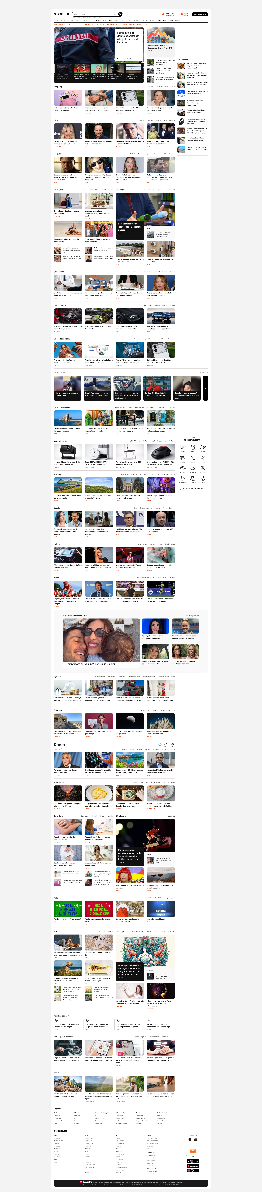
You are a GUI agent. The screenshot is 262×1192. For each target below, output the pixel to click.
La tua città (150, 1163)
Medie (165, 508)
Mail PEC (70, 24)
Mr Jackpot (150, 1146)
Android (132, 339)
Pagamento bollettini (127, 24)
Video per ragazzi (169, 898)
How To (155, 339)
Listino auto (119, 1151)
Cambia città (58, 749)
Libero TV (87, 1170)
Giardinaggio (163, 407)
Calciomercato (146, 577)
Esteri (167, 544)
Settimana (149, 931)
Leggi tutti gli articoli (192, 616)
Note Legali (93, 1184)
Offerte (151, 87)
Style (97, 190)
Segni (163, 931)
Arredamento (139, 407)
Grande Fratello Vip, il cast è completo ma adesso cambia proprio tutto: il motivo (130, 177)
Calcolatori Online (152, 1171)
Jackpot (139, 24)
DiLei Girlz (58, 190)
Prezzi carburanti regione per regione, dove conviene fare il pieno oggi (197, 75)
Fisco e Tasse (147, 272)
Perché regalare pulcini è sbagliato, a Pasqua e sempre (102, 989)
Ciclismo (56, 606)
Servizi (138, 1113)
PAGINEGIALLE (108, 1182)
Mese (156, 931)
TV (123, 21)
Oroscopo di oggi (137, 931)
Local (148, 775)
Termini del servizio (88, 17)
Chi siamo (86, 1184)
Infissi (173, 676)
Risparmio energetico (149, 676)
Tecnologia (88, 113)
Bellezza (149, 113)
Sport (63, 21)
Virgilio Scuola (120, 1143)
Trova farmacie (151, 1160)
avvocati (159, 1115)
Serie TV (172, 154)
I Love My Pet (142, 441)
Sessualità (109, 816)
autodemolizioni (99, 1118)
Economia (70, 21)
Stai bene (57, 842)
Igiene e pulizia (164, 676)
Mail (55, 24)
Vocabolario (150, 1166)
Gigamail (56, 1151)
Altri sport (172, 577)
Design (130, 407)
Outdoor (172, 407)
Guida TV (133, 154)
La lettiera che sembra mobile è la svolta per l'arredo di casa (70, 998)
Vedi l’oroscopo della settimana (192, 488)
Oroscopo (137, 21)
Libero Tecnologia (62, 339)
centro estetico (120, 1118)
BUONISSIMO (171, 1182)
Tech (104, 21)
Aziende (147, 749)
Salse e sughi (151, 808)
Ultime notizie (142, 544)
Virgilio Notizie (89, 1138)
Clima (144, 190)
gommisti (97, 1121)
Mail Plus (62, 24)
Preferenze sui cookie (115, 1184)
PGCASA (128, 1182)
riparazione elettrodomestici (62, 1121)
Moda (165, 120)
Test (111, 190)
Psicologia (94, 816)
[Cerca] (120, 14)
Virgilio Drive (57, 1146)
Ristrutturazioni (151, 407)
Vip (86, 146)
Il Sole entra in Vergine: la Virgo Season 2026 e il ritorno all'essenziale (159, 1003)
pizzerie (76, 1123)
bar (75, 1118)
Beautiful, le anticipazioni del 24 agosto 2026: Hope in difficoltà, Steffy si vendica (197, 131)
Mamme (56, 113)
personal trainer (161, 1121)
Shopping (118, 1138)
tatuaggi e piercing (121, 1123)
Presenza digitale (140, 1037)
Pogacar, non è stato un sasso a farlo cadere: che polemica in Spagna (66, 601)
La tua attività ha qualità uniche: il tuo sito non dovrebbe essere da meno (129, 1060)
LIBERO (95, 1182)
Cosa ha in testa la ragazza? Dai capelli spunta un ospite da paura (187, 395)
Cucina (87, 808)
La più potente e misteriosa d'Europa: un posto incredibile (165, 62)
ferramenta (57, 1115)
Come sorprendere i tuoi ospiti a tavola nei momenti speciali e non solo (129, 1096)
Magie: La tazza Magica (156, 919)
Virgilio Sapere (120, 1140)
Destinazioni (125, 474)
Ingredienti (171, 782)
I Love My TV (131, 441)
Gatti (103, 931)
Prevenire (88, 842)
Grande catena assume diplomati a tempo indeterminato (195, 103)
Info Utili (157, 272)
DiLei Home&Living (62, 407)
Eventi (131, 749)
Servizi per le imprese (63, 1037)
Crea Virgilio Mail (200, 14)
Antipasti (135, 782)
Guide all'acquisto (162, 87)
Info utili (57, 331)
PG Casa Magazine (121, 1167)
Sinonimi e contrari (146, 508)
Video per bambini (155, 898)
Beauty (83, 190)
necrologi (139, 1123)
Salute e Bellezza (121, 1113)
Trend (171, 21)
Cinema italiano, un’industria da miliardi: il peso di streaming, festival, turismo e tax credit (129, 855)
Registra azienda (120, 1162)
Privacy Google (97, 17)
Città (164, 21)
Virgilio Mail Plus (58, 1140)
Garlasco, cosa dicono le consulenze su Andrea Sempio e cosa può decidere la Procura (159, 177)
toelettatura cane (141, 1118)
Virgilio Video (88, 1146)
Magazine (58, 154)
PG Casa (118, 1164)
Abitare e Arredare (60, 1113)
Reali (148, 146)
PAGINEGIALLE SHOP (119, 1182)
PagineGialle (119, 1159)
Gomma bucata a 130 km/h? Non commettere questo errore (164, 71)
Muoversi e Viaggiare (102, 1113)
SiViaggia (58, 474)
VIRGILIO (100, 1182)
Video (111, 21)
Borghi (173, 474)
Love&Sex (104, 190)
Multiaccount (57, 1154)
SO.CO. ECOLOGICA (59, 1099)
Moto (151, 305)
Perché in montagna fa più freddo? (67, 919)
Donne (78, 21)
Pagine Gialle (60, 1109)
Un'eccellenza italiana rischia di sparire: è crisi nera (163, 860)
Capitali (153, 474)
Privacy (99, 1184)
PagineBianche (120, 1170)
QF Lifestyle (121, 816)
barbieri (118, 1121)
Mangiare (77, 1113)
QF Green (120, 190)
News (140, 154)
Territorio (88, 775)
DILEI (150, 1182)
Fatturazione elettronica (90, 24)
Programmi (148, 154)
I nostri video (59, 372)
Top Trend (57, 1063)
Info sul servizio (77, 17)
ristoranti (77, 1121)
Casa (55, 433)
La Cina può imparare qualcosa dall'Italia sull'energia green (163, 234)
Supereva (58, 710)
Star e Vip (149, 120)
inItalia (158, 21)
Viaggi (91, 21)
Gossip (117, 21)
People (141, 120)
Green (120, 233)
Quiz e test (171, 710)
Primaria (157, 508)
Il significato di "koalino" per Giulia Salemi (90, 663)
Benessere (84, 816)
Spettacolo (121, 46)
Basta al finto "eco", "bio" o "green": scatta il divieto (129, 227)
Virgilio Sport (88, 1140)
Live (164, 577)
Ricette (129, 21)
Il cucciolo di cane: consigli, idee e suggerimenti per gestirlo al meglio (72, 989)
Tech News (57, 365)
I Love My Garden (156, 441)
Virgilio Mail (57, 1138)
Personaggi (158, 154)
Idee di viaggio (136, 474)
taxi (96, 1115)
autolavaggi (98, 1123)
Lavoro (172, 272)
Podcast (110, 931)
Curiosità (172, 305)
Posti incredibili (163, 474)
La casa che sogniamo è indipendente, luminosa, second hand (97, 213)
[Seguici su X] (196, 1140)
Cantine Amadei (89, 1101)
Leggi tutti (171, 816)
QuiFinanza (59, 272)
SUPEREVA (179, 1182)
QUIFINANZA (163, 1182)
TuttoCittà (118, 1172)
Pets (56, 931)
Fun (146, 24)
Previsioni (172, 749)
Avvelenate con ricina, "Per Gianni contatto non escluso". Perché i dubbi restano (98, 177)
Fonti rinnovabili (170, 190)
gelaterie (77, 1115)
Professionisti (162, 1113)
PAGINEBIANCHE (136, 1182)
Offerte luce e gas (112, 24)
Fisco (86, 298)
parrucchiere (119, 1115)
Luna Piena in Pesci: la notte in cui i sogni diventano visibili (163, 976)
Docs (102, 24)
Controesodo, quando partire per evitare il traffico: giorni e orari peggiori (126, 395)
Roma (59, 744)
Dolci (163, 782)
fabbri (55, 1123)
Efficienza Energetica (155, 190)
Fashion (90, 190)
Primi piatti (144, 782)
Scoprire (87, 868)
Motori (98, 21)
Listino (164, 305)
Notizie (56, 21)
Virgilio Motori (60, 305)
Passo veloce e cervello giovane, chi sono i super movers (102, 874)
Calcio (137, 577)
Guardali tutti (204, 372)
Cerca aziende (151, 1155)
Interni (149, 703)
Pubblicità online (153, 1037)
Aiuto (55, 1162)
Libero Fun (150, 1148)
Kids (56, 898)
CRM (173, 1037)
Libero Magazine (89, 1167)
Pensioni (165, 272)
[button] (140, 58)
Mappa (163, 749)
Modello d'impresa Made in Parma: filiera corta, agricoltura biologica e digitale (98, 1096)
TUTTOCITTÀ (145, 1182)
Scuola (145, 21)
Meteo (85, 21)
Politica (160, 544)
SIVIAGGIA (156, 1182)
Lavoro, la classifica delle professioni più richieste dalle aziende (96, 531)
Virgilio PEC (57, 1143)
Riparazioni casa (134, 676)
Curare (56, 868)
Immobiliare (137, 272)
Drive (77, 24)
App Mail (56, 1159)
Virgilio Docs (57, 1148)
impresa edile (57, 1118)
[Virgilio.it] (61, 14)
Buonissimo (59, 782)
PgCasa (57, 676)
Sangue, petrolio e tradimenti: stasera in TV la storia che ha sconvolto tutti (65, 177)
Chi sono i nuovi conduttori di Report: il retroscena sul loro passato (65, 531)
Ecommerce (165, 1037)
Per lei (173, 87)
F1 (154, 577)
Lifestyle (158, 120)
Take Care (58, 816)
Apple (139, 339)
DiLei (56, 120)
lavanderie (139, 1115)
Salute (152, 21)
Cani (98, 931)
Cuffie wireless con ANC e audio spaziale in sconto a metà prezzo (196, 121)
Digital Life (147, 339)
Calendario (57, 1156)
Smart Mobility (120, 1154)
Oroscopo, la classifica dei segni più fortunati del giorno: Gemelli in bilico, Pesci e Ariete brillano (129, 970)
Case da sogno (120, 407)
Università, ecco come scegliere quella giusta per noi (72, 250)
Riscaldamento (100, 676)
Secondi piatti (155, 782)
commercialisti (161, 1118)
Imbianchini (111, 676)
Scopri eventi (150, 1158)
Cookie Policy (105, 1184)
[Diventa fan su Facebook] (190, 1140)
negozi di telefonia (141, 1121)
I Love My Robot (169, 441)
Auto (145, 305)
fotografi (159, 1123)
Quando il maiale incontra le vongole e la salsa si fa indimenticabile (196, 66)
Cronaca (152, 544)
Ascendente (171, 931)
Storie (173, 544)
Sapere (177, 21)
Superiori (172, 508)
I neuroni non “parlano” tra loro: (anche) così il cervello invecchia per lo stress (103, 882)
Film (165, 154)
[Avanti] (205, 388)
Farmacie (139, 749)
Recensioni (171, 339)
